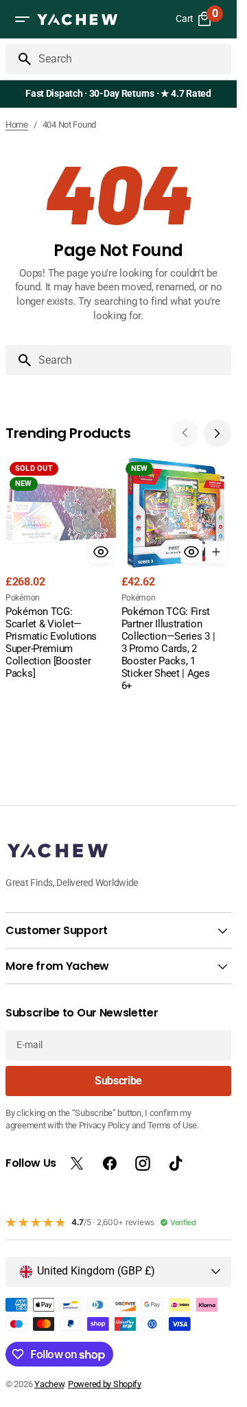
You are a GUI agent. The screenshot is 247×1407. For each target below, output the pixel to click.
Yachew (49, 1384)
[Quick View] (101, 552)
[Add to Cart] (216, 552)
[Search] (19, 59)
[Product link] (60, 570)
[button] (22, 19)
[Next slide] (217, 433)
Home (16, 124)
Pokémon (22, 598)
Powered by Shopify (104, 1384)
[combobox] (132, 59)
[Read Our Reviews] (121, 94)
